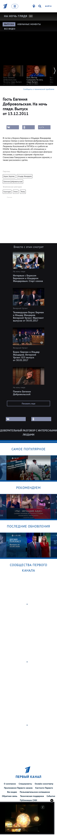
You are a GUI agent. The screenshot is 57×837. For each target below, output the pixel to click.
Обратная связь (9, 796)
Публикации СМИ (28, 800)
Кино (16, 191)
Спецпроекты (25, 783)
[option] (13, 74)
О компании (10, 783)
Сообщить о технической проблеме (38, 89)
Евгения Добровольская (13, 181)
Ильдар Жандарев (25, 176)
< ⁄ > (41, 127)
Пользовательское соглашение (35, 792)
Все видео (12, 792)
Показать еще (28, 403)
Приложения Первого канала (18, 787)
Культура (7, 191)
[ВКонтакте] (13, 127)
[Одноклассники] (28, 127)
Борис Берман (9, 176)
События (51, 796)
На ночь (15, 16)
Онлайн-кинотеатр (44, 783)
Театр (23, 191)
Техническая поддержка (32, 796)
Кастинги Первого (44, 787)
